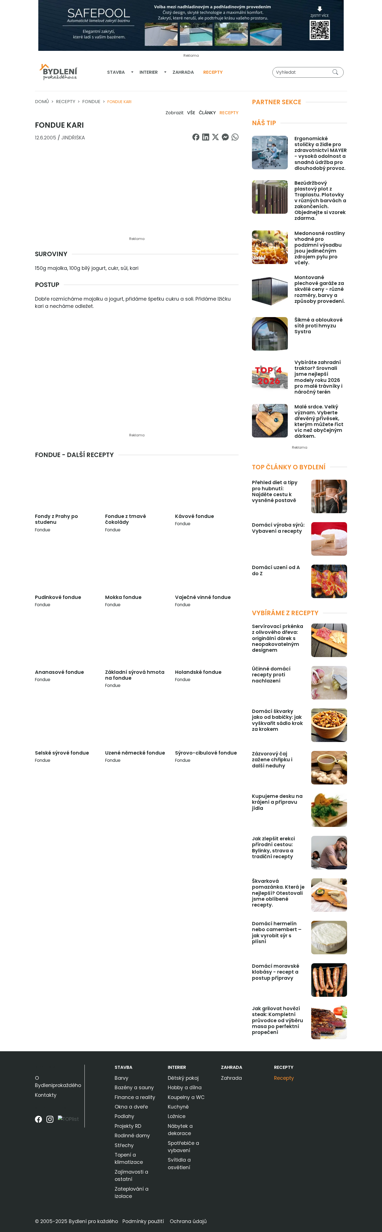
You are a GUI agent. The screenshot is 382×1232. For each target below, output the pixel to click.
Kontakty (45, 1095)
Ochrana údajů (188, 1221)
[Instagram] (49, 1121)
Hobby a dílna (185, 1087)
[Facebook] (38, 1121)
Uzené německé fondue (135, 753)
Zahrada (183, 72)
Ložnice (176, 1116)
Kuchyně (178, 1106)
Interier (149, 72)
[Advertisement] (136, 192)
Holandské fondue (198, 672)
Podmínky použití (143, 1221)
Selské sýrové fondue (62, 753)
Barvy (121, 1078)
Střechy (124, 1145)
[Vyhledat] (336, 72)
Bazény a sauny (134, 1087)
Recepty (213, 72)
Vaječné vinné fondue (203, 597)
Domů (42, 101)
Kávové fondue (194, 516)
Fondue (91, 101)
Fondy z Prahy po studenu (56, 519)
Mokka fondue (123, 597)
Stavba (116, 72)
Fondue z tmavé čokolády (125, 519)
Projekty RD (128, 1126)
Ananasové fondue (59, 672)
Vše (191, 113)
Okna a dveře (131, 1106)
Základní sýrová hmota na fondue (134, 675)
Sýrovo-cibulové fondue (206, 753)
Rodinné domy (132, 1135)
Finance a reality (135, 1097)
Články (207, 113)
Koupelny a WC (186, 1097)
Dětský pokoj (183, 1078)
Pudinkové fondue (58, 597)
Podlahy (124, 1116)
